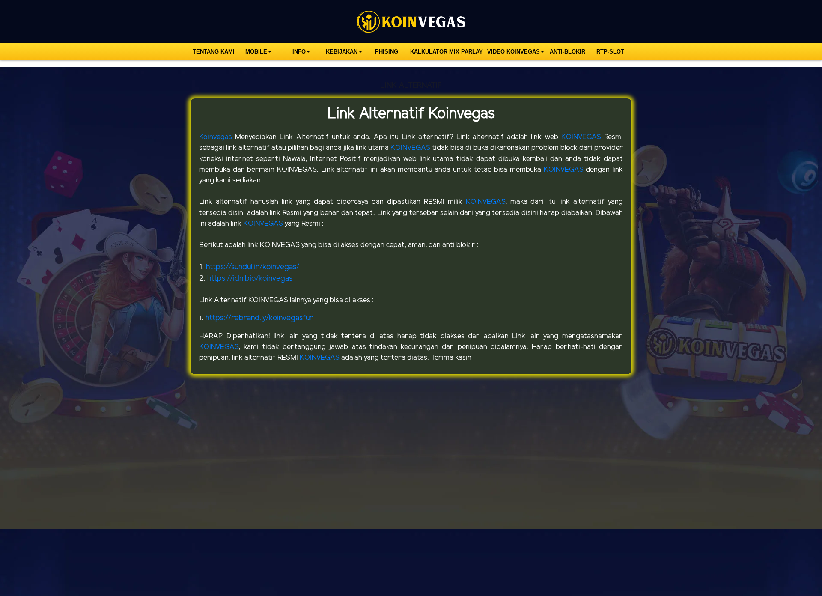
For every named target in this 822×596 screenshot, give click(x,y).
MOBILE (256, 51)
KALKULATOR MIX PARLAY (446, 51)
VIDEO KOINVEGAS (513, 51)
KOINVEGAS (582, 137)
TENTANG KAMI (214, 51)
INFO (299, 51)
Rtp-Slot (610, 51)
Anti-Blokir (567, 51)
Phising (386, 51)
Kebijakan (341, 51)
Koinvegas (217, 137)
